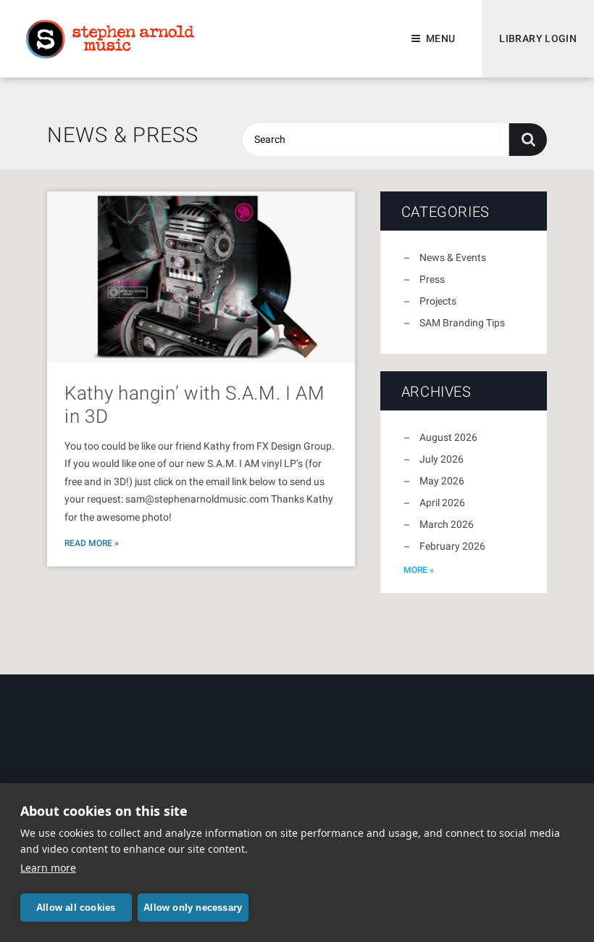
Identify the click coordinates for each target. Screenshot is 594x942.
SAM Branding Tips (462, 323)
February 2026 (452, 546)
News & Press (122, 135)
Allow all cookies (75, 907)
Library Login (538, 38)
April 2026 (442, 502)
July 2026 (441, 459)
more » (418, 570)
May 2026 (441, 481)
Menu (440, 38)
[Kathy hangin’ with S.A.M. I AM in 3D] (201, 277)
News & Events (452, 257)
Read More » (91, 543)
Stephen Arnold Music (110, 39)
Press (432, 279)
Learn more (48, 868)
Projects (437, 301)
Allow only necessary (192, 907)
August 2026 (448, 437)
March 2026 (446, 524)
